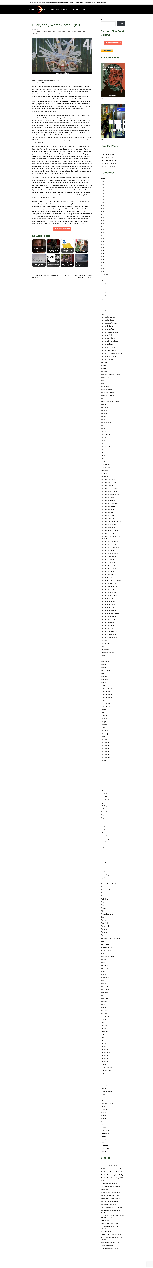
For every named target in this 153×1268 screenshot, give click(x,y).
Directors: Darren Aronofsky (109, 503)
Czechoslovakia (106, 467)
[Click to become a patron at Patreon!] (62, 229)
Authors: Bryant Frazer (108, 329)
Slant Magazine (106, 1231)
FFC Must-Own (105, 703)
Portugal (103, 908)
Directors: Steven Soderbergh (110, 613)
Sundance (104, 1022)
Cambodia (104, 410)
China (103, 428)
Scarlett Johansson (107, 947)
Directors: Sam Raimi (107, 598)
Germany (104, 725)
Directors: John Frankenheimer (110, 547)
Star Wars (104, 1013)
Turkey (103, 1097)
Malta (102, 845)
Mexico (103, 851)
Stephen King (105, 1016)
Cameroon (104, 413)
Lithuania (104, 833)
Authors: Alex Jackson (108, 317)
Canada (103, 416)
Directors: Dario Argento (108, 500)
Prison (103, 911)
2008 (102, 218)
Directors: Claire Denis (108, 497)
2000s (103, 206)
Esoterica (104, 676)
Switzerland (104, 1031)
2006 (102, 212)
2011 (102, 227)
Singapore (104, 974)
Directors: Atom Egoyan (108, 482)
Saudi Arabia (105, 944)
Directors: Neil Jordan (107, 571)
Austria (103, 314)
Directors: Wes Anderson (108, 634)
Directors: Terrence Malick (109, 616)
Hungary (103, 761)
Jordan (103, 809)
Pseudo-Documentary (108, 914)
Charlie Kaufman (106, 422)
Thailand (103, 1064)
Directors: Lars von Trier (108, 556)
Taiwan (103, 1037)
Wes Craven (105, 1130)
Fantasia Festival (106, 688)
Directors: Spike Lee (107, 607)
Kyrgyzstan (104, 818)
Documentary (105, 649)
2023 (102, 263)
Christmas (104, 431)
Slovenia (103, 983)
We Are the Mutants (107, 1245)
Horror (103, 737)
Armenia (103, 302)
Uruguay (103, 1106)
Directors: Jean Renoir (108, 533)
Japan (103, 803)
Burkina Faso (105, 407)
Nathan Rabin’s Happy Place (110, 1195)
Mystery (103, 866)
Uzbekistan (104, 1109)
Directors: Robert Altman (108, 592)
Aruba (103, 308)
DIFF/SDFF (104, 476)
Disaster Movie (105, 643)
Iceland (103, 764)
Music (103, 860)
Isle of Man (104, 785)
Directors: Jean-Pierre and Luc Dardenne (110, 537)
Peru (102, 896)
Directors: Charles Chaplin (109, 491)
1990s (103, 203)
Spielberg (104, 1001)
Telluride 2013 (105, 1049)
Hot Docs (104, 740)
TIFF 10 (103, 1079)
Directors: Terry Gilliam (108, 619)
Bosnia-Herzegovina (107, 395)
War (102, 1124)
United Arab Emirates (107, 1103)
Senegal (103, 959)
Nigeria (103, 878)
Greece (103, 728)
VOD (102, 1121)
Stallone (103, 1007)
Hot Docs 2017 (105, 752)
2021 (102, 257)
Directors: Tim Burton (107, 622)
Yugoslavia (104, 1145)
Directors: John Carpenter (109, 544)
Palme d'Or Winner (107, 890)
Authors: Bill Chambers (108, 326)
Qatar (102, 917)
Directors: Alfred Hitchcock (109, 479)
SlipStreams (105, 977)
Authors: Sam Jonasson (108, 347)
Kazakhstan (104, 812)
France (103, 712)
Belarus (103, 365)
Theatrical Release (107, 1070)
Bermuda (104, 371)
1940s (103, 188)
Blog (102, 383)
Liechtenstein (105, 830)
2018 (102, 248)
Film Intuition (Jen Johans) (109, 1183)
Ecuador (103, 667)
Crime (103, 452)
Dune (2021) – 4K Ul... (108, 157)
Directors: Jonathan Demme (109, 553)
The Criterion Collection (108, 1067)
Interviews (104, 773)
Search (103, 20)
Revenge (104, 920)
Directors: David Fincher (108, 509)
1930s (103, 185)
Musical (103, 863)
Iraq (102, 779)
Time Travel (104, 1085)
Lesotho (103, 827)
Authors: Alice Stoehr (107, 320)
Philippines (104, 899)
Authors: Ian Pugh (106, 335)
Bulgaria (103, 404)
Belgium (103, 368)
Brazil (102, 398)
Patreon (103, 893)
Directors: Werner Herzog (109, 631)
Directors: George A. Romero (110, 524)
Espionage (104, 679)
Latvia (103, 821)
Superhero (104, 1025)
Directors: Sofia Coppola (108, 604)
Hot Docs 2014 (105, 746)
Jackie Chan (105, 797)
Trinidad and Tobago (107, 1091)
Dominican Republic (107, 652)
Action (103, 278)
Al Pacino (104, 287)
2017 (102, 245)
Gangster (104, 718)
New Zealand (105, 872)
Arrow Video (105, 305)
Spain (103, 995)
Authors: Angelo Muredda (44, 31)
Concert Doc (105, 449)
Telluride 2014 (105, 1052)
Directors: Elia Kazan (107, 518)
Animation (104, 293)
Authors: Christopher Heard (109, 332)
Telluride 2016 (105, 1058)
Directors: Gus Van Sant (108, 527)
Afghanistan (104, 284)
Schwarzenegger (106, 950)
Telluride (103, 1046)
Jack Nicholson (105, 794)
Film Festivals (105, 706)
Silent (102, 971)
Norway (103, 881)
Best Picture (110, 374)
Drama (103, 655)
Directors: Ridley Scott (108, 589)
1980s (103, 200)
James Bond (105, 800)
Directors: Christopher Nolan (110, 494)
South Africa (104, 986)
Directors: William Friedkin (109, 637)
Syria (102, 1034)
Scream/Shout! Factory (108, 956)
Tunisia (103, 1094)
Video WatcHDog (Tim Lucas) (110, 1242)
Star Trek (104, 1010)
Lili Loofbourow (105, 1189)
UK (102, 1100)
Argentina (104, 299)
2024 (102, 266)
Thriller (103, 1073)
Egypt (102, 673)
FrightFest (104, 715)
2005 (102, 209)
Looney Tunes (105, 836)
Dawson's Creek (106, 470)
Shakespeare (105, 965)
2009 (102, 221)
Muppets (103, 857)
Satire (103, 941)
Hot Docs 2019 (105, 758)
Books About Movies (107, 392)
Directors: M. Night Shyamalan (110, 559)
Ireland (103, 782)
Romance (104, 929)
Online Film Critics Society (109, 1204)
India (102, 767)
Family (103, 685)
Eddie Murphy (105, 670)
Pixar (102, 902)
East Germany (105, 661)
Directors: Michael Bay (108, 565)
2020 (102, 254)
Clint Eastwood (105, 434)
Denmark (104, 473)
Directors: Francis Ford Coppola (111, 521)
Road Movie (104, 923)
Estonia (103, 682)
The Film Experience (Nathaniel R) (112, 1175)
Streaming (104, 1019)
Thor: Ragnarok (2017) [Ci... (109, 154)
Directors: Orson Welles (108, 574)
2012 (102, 230)
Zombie (103, 1151)
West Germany (105, 1133)
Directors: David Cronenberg (110, 506)
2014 (102, 236)
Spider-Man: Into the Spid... (109, 160)
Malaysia (104, 842)
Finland (103, 709)
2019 (102, 251)
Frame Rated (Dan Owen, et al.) (111, 1186)
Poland (103, 905)
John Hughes (105, 806)
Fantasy (103, 700)
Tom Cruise (104, 1088)
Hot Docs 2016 (105, 749)
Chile (102, 425)
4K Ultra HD (104, 275)
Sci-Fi (103, 953)
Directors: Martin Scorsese (109, 562)
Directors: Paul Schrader (108, 577)
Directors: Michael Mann (108, 568)
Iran (102, 776)
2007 (102, 215)
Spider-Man (104, 998)
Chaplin (103, 419)
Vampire (103, 1112)
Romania (104, 932)
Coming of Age (61, 31)
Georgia (103, 722)
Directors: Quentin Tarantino (109, 583)
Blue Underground (106, 389)
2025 (102, 269)
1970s (103, 197)
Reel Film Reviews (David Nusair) (111, 1207)
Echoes (103, 664)
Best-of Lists (105, 377)
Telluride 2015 (105, 1055)
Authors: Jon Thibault (107, 344)
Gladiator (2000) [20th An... (109, 163)
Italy (102, 791)
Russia (103, 935)
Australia (103, 311)
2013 (102, 233)
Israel (102, 788)
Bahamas (104, 362)
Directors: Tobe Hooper (108, 625)
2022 (102, 260)
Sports (103, 1004)
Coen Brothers (105, 437)
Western (103, 1136)
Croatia (103, 455)
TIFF (102, 1076)
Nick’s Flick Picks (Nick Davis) (110, 1198)
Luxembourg (105, 839)
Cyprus (103, 461)
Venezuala (104, 1115)
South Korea (105, 989)
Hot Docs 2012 (105, 743)
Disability (104, 640)
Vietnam (103, 1118)
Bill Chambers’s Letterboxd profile (111, 1169)
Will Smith (104, 1139)
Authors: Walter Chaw (107, 359)
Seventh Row (105, 1220)
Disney (103, 646)
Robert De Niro (105, 926)
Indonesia (104, 770)
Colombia (104, 440)
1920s (103, 182)
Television (104, 1043)
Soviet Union (105, 992)
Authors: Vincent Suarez (108, 356)
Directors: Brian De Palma (109, 488)
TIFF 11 (103, 1082)
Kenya (103, 815)
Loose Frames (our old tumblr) (110, 1192)
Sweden (103, 1028)
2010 (102, 224)
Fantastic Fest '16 (106, 697)
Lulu (102, 139)
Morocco (103, 854)
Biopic (103, 380)
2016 (34, 31)
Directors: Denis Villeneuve (109, 515)
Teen (102, 1040)
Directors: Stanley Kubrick (109, 610)
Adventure (104, 281)
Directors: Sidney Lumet (108, 601)
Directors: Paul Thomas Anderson (111, 580)
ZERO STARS (105, 1148)
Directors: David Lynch (108, 512)
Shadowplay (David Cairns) (109, 1223)
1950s (103, 191)
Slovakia (103, 980)
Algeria (103, 290)
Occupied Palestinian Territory (110, 884)
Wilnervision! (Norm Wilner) (109, 1248)
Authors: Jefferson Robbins (109, 341)
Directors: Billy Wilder (107, 485)
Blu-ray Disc (105, 386)
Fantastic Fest (105, 691)
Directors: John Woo (107, 550)
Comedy (54, 31)
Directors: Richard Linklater (73, 31)
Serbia (103, 962)
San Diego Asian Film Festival (110, 938)
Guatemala (104, 731)
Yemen (103, 1142)
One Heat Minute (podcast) (109, 1201)
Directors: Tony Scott (107, 628)
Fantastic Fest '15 (106, 694)
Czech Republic (106, 464)
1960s (103, 194)
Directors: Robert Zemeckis (109, 595)
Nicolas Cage (105, 875)
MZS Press (104, 99)
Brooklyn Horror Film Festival (110, 401)
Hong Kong (104, 734)
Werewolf (104, 1127)
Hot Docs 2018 (105, 755)
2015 (102, 239)
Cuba (102, 458)
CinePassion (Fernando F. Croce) (111, 1172)
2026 (102, 272)
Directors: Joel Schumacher (109, 541)
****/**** (103, 179)
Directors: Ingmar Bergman (109, 530)
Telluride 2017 (105, 1061)
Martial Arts (104, 848)
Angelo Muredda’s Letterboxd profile (112, 1166)
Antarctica (104, 296)
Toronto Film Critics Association (111, 1234)
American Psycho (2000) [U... (110, 166)
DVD (102, 658)
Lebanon (103, 824)
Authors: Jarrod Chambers (109, 338)
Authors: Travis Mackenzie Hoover (111, 353)
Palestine (104, 887)
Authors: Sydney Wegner (109, 350)
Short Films (104, 968)
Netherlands (105, 869)
